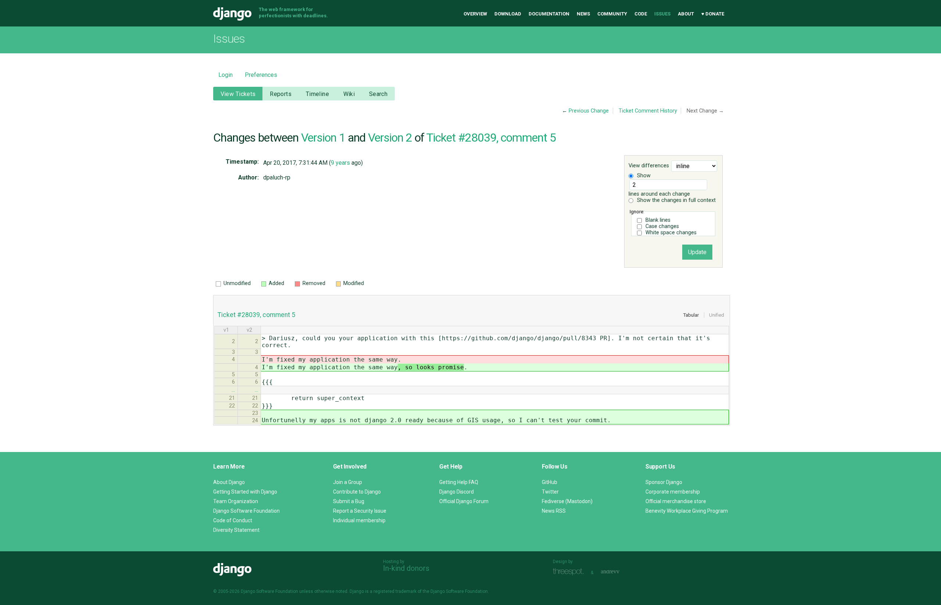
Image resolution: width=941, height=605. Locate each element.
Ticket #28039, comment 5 (491, 138)
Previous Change (589, 111)
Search (378, 93)
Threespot (570, 572)
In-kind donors (406, 568)
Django (232, 14)
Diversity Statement (236, 530)
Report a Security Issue (359, 511)
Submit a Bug (348, 501)
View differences (649, 166)
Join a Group (347, 482)
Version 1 (323, 138)
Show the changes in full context (676, 200)
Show (643, 175)
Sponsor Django (663, 482)
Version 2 (390, 138)
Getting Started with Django (245, 492)
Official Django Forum (464, 501)
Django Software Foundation (246, 511)
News (583, 14)
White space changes (671, 232)
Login (225, 74)
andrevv (618, 572)
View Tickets (238, 93)
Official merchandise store (675, 501)
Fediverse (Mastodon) (567, 501)
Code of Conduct (232, 520)
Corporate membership (672, 492)
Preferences (261, 74)
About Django (229, 482)
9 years (340, 162)
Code (640, 14)
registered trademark (394, 591)
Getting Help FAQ (458, 482)
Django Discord (456, 492)
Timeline (317, 93)
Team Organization (235, 501)
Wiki (349, 93)
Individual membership (359, 520)
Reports (280, 93)
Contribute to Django (357, 492)
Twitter (550, 492)
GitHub (549, 482)
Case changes (662, 226)
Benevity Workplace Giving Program (686, 511)
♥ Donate (712, 14)
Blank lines (657, 220)
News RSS (554, 511)
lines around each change (659, 194)
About (686, 14)
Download (507, 14)
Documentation (549, 14)
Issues (662, 14)
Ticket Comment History (648, 111)
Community (612, 14)
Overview (475, 14)
